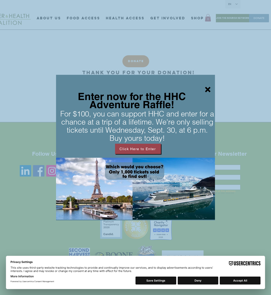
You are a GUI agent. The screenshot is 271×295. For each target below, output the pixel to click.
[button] (208, 89)
